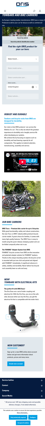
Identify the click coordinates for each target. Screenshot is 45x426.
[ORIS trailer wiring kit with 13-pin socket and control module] (22, 317)
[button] (36, 59)
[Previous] (8, 317)
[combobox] (22, 59)
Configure (33, 417)
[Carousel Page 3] (24, 330)
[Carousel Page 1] (20, 330)
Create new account (16, 364)
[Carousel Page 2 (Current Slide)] (22, 330)
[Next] (37, 317)
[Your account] (40, 10)
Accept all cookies (23, 423)
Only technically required (18, 417)
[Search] (34, 10)
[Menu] (5, 10)
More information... (22, 413)
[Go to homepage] (22, 5)
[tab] (22, 38)
